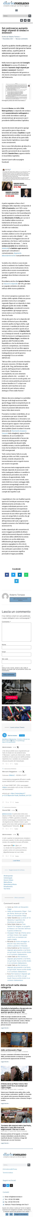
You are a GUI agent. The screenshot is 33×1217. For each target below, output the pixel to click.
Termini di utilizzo (8, 1172)
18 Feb (14, 747)
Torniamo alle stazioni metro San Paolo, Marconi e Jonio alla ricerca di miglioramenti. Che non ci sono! (16, 1127)
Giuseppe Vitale (12, 933)
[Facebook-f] (4, 1185)
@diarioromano (7, 814)
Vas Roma (7, 889)
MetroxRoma (8, 882)
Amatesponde (8, 876)
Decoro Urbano (8, 880)
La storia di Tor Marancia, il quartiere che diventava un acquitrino (19, 920)
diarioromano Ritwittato (10, 768)
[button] (16, 10)
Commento (6, 621)
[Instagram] (28, 20)
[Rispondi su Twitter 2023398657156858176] (3, 829)
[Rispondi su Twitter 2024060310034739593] (3, 764)
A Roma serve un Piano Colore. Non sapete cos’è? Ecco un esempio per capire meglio (14, 1086)
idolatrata (5, 248)
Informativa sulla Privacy (10, 1169)
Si (7, 1214)
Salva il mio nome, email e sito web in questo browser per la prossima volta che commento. (16, 669)
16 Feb (20, 771)
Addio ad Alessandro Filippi (16, 915)
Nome (4, 644)
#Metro (4, 787)
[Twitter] (25, 20)
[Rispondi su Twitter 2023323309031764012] (3, 802)
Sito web (5, 659)
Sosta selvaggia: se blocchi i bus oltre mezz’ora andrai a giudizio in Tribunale (18, 944)
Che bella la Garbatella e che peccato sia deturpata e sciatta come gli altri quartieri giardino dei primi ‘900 (16, 1010)
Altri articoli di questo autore (20, 599)
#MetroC (12, 775)
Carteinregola (8, 878)
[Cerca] (29, 16)
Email (4, 651)
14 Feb (14, 834)
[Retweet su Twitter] (3, 768)
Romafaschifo (8, 886)
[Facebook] (21, 20)
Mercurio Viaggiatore (9, 771)
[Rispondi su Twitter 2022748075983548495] (3, 856)
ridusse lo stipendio (10, 284)
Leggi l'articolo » (5, 1028)
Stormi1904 (6, 810)
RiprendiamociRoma (10, 884)
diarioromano (7, 747)
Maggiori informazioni (21, 1214)
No (11, 1214)
